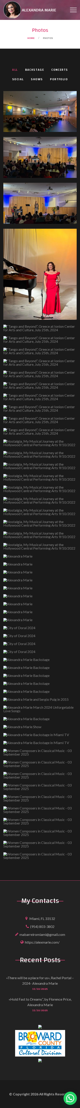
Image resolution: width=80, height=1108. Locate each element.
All (15, 70)
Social (18, 79)
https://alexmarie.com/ (42, 942)
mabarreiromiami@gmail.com (42, 934)
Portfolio (59, 79)
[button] (70, 1098)
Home (30, 38)
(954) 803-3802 (42, 926)
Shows (37, 79)
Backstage (34, 70)
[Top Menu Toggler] (73, 10)
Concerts (59, 70)
